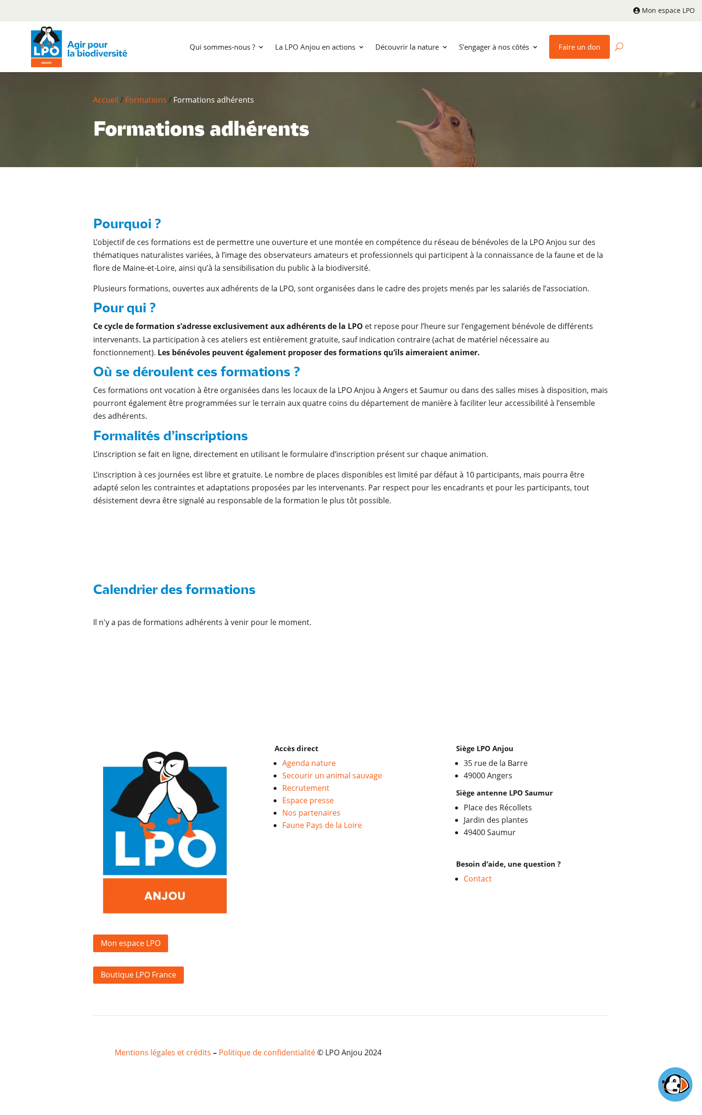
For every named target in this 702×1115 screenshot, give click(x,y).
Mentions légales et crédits (163, 1052)
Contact (478, 878)
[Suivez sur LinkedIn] (561, 1054)
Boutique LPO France (138, 974)
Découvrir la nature (407, 47)
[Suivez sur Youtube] (580, 1054)
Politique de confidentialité (267, 1052)
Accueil (105, 100)
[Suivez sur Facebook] (542, 1054)
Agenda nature (309, 763)
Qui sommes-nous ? (222, 47)
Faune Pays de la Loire (322, 825)
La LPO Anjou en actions (315, 47)
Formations (146, 100)
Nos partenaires (311, 812)
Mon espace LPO (668, 10)
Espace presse (308, 800)
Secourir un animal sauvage (332, 775)
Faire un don (579, 47)
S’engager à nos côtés (494, 47)
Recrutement (306, 788)
